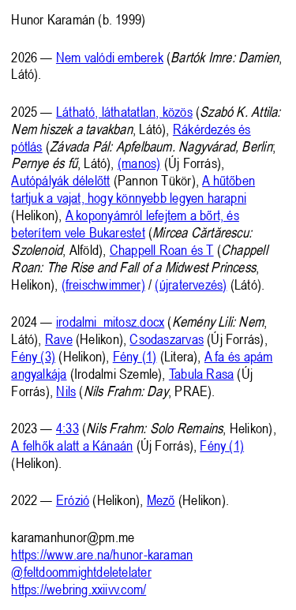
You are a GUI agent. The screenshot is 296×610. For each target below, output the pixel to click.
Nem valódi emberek (109, 56)
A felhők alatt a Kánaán (72, 445)
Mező (161, 499)
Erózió (72, 499)
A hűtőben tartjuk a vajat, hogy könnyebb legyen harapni (133, 188)
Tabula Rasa (201, 373)
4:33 (67, 427)
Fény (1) (135, 356)
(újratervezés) (191, 284)
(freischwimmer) (103, 284)
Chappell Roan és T (162, 249)
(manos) (139, 162)
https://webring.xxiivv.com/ (78, 588)
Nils (66, 390)
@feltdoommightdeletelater (81, 571)
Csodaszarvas (166, 338)
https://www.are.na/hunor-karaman (102, 554)
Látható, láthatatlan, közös (124, 111)
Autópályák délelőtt (60, 180)
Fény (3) (33, 356)
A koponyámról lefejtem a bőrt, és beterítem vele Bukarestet (125, 223)
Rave (59, 338)
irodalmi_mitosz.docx (110, 321)
